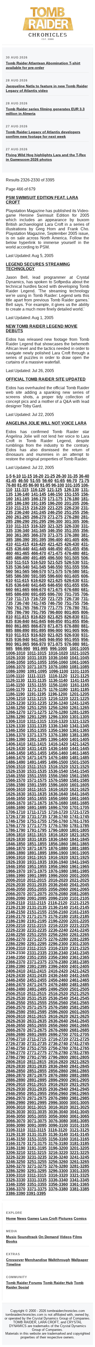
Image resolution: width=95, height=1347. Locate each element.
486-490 (21, 558)
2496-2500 (58, 989)
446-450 (55, 549)
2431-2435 (37, 975)
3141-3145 (79, 1134)
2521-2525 (79, 994)
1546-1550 (15, 776)
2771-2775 (37, 1053)
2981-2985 (79, 1098)
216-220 (38, 508)
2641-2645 (79, 1021)
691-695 (38, 594)
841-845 (38, 621)
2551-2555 (37, 1003)
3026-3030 (15, 1112)
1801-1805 (79, 830)
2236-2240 (58, 930)
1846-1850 (15, 844)
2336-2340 (58, 953)
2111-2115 (36, 903)
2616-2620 (58, 1016)
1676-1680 (58, 803)
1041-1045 (79, 658)
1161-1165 (79, 685)
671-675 (55, 589)
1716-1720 (58, 812)
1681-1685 (79, 803)
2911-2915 (36, 1084)
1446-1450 (15, 753)
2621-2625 (79, 1016)
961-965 (21, 644)
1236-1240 (58, 703)
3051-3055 (37, 1116)
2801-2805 (79, 1057)
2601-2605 (79, 1012)
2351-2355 (37, 957)
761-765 (21, 608)
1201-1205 (79, 694)
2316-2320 (58, 948)
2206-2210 (15, 925)
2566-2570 (15, 1007)
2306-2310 (15, 948)
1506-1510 (15, 767)
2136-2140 (58, 907)
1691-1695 (37, 807)
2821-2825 (79, 1062)
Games (33, 1218)
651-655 (71, 585)
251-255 (71, 512)
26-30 (61, 476)
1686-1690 (15, 807)
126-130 (71, 490)
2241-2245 (79, 930)
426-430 (71, 544)
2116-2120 (57, 903)
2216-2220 (58, 925)
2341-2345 (79, 953)
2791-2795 (37, 1057)
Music (11, 1237)
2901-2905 (79, 1080)
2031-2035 (37, 885)
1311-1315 (36, 721)
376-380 (71, 535)
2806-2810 (15, 1062)
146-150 (55, 494)
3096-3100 (58, 1125)
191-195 (38, 503)
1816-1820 (58, 835)
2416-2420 (58, 971)
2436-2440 (58, 975)
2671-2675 (37, 1030)
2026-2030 (15, 885)
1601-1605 (79, 785)
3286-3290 (15, 1171)
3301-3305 (79, 1171)
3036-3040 (58, 1112)
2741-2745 (79, 1044)
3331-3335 (37, 1180)
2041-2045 (79, 885)
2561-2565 (79, 1003)
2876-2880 (58, 1075)
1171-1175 (36, 689)
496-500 (55, 558)
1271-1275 (37, 712)
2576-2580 (58, 1007)
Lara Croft (49, 1218)
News (21, 1218)
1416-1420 (58, 744)
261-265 (21, 517)
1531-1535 (37, 771)
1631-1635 (37, 794)
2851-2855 (37, 1071)
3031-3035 (37, 1112)
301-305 (71, 521)
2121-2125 (79, 903)
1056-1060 (58, 662)
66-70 (72, 481)
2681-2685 (79, 1030)
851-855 (71, 621)
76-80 (11, 485)
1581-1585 (79, 780)
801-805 (71, 612)
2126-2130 (15, 907)
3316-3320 (58, 1175)
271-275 (55, 517)
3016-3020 (58, 1107)
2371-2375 (37, 962)
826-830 (71, 617)
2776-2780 (58, 1053)
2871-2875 (37, 1075)
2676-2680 (58, 1030)
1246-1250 (15, 708)
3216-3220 (58, 1152)
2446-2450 (15, 980)
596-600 (55, 576)
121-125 (54, 490)
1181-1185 (79, 689)
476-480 (71, 553)
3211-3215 (36, 1152)
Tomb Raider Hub (58, 1283)
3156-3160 (58, 1139)
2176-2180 (58, 916)
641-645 (38, 585)
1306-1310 (15, 721)
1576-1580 (58, 780)
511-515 (21, 562)
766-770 (38, 608)
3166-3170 (15, 1143)
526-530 (71, 562)
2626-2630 (15, 1021)
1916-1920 (58, 857)
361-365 (21, 535)
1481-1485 (79, 757)
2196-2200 (58, 921)
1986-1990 (15, 876)
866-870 (38, 626)
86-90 (34, 485)
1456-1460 (58, 753)
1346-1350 (15, 730)
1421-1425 (79, 744)
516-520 (38, 562)
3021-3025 (79, 1107)
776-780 (71, 608)
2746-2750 (15, 1048)
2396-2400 (58, 966)
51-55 (35, 481)
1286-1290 (15, 717)
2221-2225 (79, 925)
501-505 (71, 558)
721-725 (55, 599)
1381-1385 (79, 735)
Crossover (15, 1260)
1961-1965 (79, 866)
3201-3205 (79, 1148)
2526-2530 (15, 998)
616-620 (38, 580)
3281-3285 (79, 1166)
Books (11, 1241)
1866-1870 (15, 848)
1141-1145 (79, 680)
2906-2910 (15, 1084)
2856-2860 (58, 1071)
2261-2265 (79, 935)
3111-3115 (36, 1130)
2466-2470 (15, 985)
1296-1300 (58, 717)
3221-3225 (79, 1152)
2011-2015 (36, 880)
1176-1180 (58, 689)
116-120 (38, 490)
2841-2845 (79, 1066)
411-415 (21, 544)
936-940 (21, 639)
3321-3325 (79, 1175)
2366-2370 (15, 962)
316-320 (38, 526)
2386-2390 (15, 966)
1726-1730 (15, 817)
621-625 (55, 580)
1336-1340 (58, 726)
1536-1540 (58, 771)
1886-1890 (15, 853)
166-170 (38, 499)
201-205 (71, 503)
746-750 (55, 603)
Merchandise (36, 1260)
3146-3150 (15, 1139)
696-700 (55, 594)
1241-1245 (79, 703)
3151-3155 (37, 1139)
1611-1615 (36, 789)
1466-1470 (15, 757)
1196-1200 (57, 694)
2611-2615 (36, 1016)
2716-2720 (58, 1039)
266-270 (38, 517)
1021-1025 (79, 653)
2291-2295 (37, 944)
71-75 (84, 481)
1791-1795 (37, 830)
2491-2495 (37, 989)
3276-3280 (58, 1166)
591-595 (38, 576)
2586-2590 (15, 1012)
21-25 (50, 476)
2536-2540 (58, 998)
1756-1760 (58, 821)
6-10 (17, 476)
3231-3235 (37, 1157)
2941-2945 (79, 1089)
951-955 (71, 639)
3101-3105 (79, 1125)
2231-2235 (37, 930)
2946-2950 (15, 1093)
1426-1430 (15, 748)
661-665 (21, 589)
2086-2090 (15, 898)
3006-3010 (15, 1107)
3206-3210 (15, 1152)
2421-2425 (79, 971)
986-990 (22, 649)
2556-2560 (58, 1003)
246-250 (55, 512)
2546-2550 (15, 1003)
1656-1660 (58, 798)
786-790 (21, 612)
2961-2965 (79, 1093)
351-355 (71, 530)
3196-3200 (58, 1148)
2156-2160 (58, 912)
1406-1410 (15, 744)
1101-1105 (79, 671)
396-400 (55, 540)
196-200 (55, 503)
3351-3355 (37, 1184)
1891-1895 (37, 853)
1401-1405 (79, 739)
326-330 (71, 526)
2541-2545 (79, 998)
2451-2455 (37, 980)
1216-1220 (58, 698)
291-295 (38, 521)
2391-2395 (37, 966)
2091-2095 (37, 898)
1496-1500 (58, 762)
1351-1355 (37, 730)
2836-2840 (58, 1066)
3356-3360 (58, 1184)
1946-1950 (15, 866)
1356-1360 (58, 730)
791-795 (38, 612)
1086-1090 (15, 671)
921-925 (55, 635)
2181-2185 (79, 916)
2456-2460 (58, 980)
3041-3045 (79, 1112)
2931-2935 (37, 1089)
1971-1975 (37, 871)
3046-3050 (15, 1116)
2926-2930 (15, 1089)
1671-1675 (37, 803)
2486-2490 (15, 989)
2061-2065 (79, 889)
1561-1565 (79, 776)
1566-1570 (15, 780)
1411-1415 (36, 744)
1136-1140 (58, 680)
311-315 (21, 526)
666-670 (38, 589)
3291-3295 (37, 1171)
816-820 (38, 617)
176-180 (71, 499)
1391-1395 (37, 739)
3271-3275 (37, 1166)
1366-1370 (15, 735)
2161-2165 (79, 912)
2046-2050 (15, 889)
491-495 (38, 558)
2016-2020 (58, 880)
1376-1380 (58, 735)
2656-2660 (58, 1025)
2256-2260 (58, 935)
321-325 (55, 526)
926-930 (71, 635)
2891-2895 (37, 1080)
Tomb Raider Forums (24, 1283)
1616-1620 (58, 789)
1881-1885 (79, 848)
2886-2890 (15, 1080)
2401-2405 (79, 966)
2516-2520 (58, 994)
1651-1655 (37, 798)
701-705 (71, 594)
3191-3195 (37, 1148)
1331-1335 (37, 726)
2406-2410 (15, 971)
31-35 (72, 476)
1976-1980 (58, 871)
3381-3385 (79, 1189)
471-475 (55, 553)
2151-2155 (37, 912)
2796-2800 (58, 1057)
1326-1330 (15, 726)
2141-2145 (79, 907)
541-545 (38, 567)
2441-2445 (79, 975)
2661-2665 (79, 1025)
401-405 (71, 540)
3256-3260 (58, 1162)
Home (11, 1218)
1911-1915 (36, 857)
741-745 (38, 603)
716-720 (38, 599)
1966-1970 (15, 871)
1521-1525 (79, 767)
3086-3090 (15, 1125)
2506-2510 (15, 994)
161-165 (21, 499)
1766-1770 (15, 826)
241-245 (38, 512)
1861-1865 (79, 844)
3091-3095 (37, 1125)
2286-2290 (15, 944)
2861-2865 (79, 1071)
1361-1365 (79, 730)
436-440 (21, 549)
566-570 (38, 571)
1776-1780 (58, 826)
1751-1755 (37, 821)
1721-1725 (79, 812)
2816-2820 (58, 1062)
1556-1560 (58, 776)
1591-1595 (37, 785)
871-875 (55, 626)
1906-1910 (15, 857)
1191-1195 (36, 694)
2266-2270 (15, 939)
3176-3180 (58, 1143)
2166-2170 (15, 916)
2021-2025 (79, 880)
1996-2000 (58, 876)
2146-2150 (15, 912)
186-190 (21, 503)
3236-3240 (58, 1157)
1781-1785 (79, 826)
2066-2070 (15, 894)
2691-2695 (37, 1034)
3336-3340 (58, 1180)
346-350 (55, 530)
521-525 (55, 562)
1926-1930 (15, 862)
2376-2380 (58, 962)
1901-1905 (79, 853)
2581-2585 (79, 1007)
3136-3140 (58, 1134)
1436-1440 (58, 748)
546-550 (55, 567)
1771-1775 (37, 826)
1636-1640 (58, 794)
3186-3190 (15, 1148)
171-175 (55, 499)
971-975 (55, 644)
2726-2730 (15, 1044)
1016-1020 (58, 653)
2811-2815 (36, 1062)
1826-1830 (15, 839)
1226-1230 (15, 703)
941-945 (38, 639)
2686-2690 (15, 1034)
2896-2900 (58, 1080)
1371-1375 (37, 735)
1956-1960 (58, 866)
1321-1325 (79, 721)
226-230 (71, 508)
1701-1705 (79, 807)
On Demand (49, 1237)
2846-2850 (15, 1071)
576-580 (71, 571)
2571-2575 (37, 1007)
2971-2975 (37, 1098)
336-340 (21, 530)
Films (77, 1237)
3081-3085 (79, 1121)
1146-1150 (15, 685)
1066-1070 (15, 667)
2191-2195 (37, 921)
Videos (66, 1237)
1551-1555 (37, 776)
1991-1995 (37, 876)
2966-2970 (15, 1098)
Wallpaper (79, 1260)
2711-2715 (36, 1039)
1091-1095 (37, 671)
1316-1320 (58, 721)
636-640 (21, 585)
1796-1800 (58, 830)
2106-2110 (15, 903)
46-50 (23, 481)
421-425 (55, 544)
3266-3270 (15, 1166)
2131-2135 (37, 907)
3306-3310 (15, 1175)
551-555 (71, 567)
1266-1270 (15, 712)
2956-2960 (58, 1093)
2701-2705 (79, 1034)
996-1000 (58, 649)
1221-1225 (79, 698)
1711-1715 (36, 812)
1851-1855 (37, 844)
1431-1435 (37, 748)
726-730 (71, 599)
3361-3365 (79, 1184)
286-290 (21, 521)
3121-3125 (79, 1130)
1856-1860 (58, 844)
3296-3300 (58, 1171)
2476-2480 (58, 985)
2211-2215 (36, 925)
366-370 (38, 535)
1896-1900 (58, 853)
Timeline (13, 1264)
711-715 (21, 599)
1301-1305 (79, 717)
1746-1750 (15, 821)
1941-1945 (79, 862)
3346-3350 (15, 1184)
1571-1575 (37, 780)
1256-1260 (58, 708)
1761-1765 (79, 821)
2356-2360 (58, 957)
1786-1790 (15, 830)
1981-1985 (79, 871)
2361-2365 (79, 957)
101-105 (72, 485)
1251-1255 (37, 708)
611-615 (21, 580)
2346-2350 (15, 957)
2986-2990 (15, 1103)
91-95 (45, 485)
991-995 (40, 649)
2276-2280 (58, 939)
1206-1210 (15, 698)
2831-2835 (37, 1066)
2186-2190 (15, 921)
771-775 (55, 608)
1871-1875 (37, 848)
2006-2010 (15, 880)
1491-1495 (37, 762)
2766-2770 (15, 1053)
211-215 (21, 508)
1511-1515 (36, 767)
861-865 (21, 626)
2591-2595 (37, 1012)
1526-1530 (15, 771)
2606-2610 (15, 1016)
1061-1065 (79, 662)
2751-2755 (37, 1048)
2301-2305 (79, 944)
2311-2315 (36, 948)
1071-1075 (37, 667)
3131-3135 (37, 1134)
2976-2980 (58, 1098)
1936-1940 (58, 862)
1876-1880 (58, 848)
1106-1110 (15, 676)
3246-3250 (15, 1162)
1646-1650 (15, 798)
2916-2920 (58, 1084)
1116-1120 (58, 676)
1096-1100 (58, 671)
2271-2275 (37, 939)
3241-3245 (79, 1157)
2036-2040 (58, 885)
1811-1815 (36, 835)
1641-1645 (79, 794)
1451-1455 (37, 753)
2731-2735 (37, 1044)
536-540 (21, 567)
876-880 (71, 626)
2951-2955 (37, 1093)
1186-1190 (15, 694)
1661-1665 (79, 798)
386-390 (21, 540)
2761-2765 (79, 1048)
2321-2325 (79, 948)
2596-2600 (58, 1012)
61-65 (59, 481)
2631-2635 (37, 1021)
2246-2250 (15, 935)
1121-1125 (79, 676)
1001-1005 (79, 649)
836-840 (21, 621)
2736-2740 (58, 1044)
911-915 (21, 635)
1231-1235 (37, 703)
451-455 (71, 549)
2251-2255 (37, 935)
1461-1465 (79, 753)
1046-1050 (15, 662)
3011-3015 (36, 1107)
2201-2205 (79, 921)
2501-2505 (79, 989)
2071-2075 (37, 894)
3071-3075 (37, 1121)
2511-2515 (36, 994)
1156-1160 (58, 685)
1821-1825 (79, 835)
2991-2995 (37, 1103)
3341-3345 (79, 1180)
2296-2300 (58, 944)
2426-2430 (15, 975)
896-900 (55, 630)
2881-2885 (79, 1075)
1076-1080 (58, 667)
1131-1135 (36, 680)
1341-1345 (79, 726)
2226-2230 (15, 930)
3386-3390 (15, 1193)
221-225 (55, 508)
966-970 (38, 644)
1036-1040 (58, 658)
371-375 (55, 535)
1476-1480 (58, 757)
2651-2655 (37, 1025)
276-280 (71, 517)
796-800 (55, 612)
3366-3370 (15, 1189)
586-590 (21, 576)
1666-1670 (15, 803)
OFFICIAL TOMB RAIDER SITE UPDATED (46, 379)
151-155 (71, 494)
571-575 (55, 571)
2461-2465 (79, 980)
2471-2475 (37, 985)
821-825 (55, 617)
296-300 (55, 521)
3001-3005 (79, 1103)
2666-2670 (15, 1030)
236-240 (21, 512)
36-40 (84, 476)
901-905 (71, 630)
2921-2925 (79, 1084)
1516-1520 (58, 767)
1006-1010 (15, 653)
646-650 (55, 585)
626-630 (71, 580)
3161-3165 (79, 1139)
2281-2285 (79, 939)
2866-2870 (15, 1075)
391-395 (38, 540)
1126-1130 (15, 680)
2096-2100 (58, 898)
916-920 (38, 635)
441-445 (38, 549)
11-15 (27, 476)
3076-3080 (58, 1121)
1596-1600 (58, 785)
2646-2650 (15, 1025)
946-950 (55, 639)
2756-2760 (58, 1048)
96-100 (57, 485)
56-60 (47, 481)
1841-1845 (79, 839)
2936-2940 (58, 1089)
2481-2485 (79, 985)
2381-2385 (79, 962)
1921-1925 (79, 857)
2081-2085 (79, 894)
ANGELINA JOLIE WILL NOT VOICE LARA (46, 423)
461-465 (21, 553)
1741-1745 (79, 817)
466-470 (38, 553)
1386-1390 (15, 739)
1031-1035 (37, 658)
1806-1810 (15, 835)
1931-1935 (37, 862)
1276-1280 (58, 712)
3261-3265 (79, 1162)
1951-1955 (37, 866)
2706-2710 (15, 1039)
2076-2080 (58, 894)
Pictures (66, 1218)
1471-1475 (37, 757)
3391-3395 (36, 1193)
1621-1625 (79, 789)
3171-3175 (37, 1143)
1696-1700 (58, 807)
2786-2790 (15, 1057)
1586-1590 (15, 785)
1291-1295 (37, 717)
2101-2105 (79, 898)
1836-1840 (58, 839)
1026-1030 (15, 658)
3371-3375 (37, 1189)
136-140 (21, 494)
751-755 (71, 603)
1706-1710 (15, 812)
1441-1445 (79, 748)
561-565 (21, 571)
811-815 (21, 617)
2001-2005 (79, 876)
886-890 (21, 630)
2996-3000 (58, 1103)
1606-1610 (15, 789)
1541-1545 (79, 771)
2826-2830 (15, 1066)
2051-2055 (37, 889)
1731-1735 (37, 817)
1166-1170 (15, 689)
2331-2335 (37, 953)
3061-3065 (79, 1116)
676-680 (71, 589)
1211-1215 (36, 698)
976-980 (71, 644)
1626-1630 (15, 794)
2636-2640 (58, 1021)
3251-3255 (37, 1162)
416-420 (38, 544)
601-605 (71, 576)
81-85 (22, 485)
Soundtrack (27, 1237)
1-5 (9, 476)
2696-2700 (58, 1034)
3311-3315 (36, 1175)
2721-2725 (79, 1039)
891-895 (38, 630)
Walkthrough (59, 1260)
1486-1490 (15, 762)
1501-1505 (79, 762)
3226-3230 (15, 1157)
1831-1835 (37, 839)
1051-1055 (37, 662)
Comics (80, 1218)
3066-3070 (15, 1121)
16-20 (38, 476)
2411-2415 (36, 971)
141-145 (38, 494)
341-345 (38, 530)
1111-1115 (36, 676)
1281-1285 (79, 712)
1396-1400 (58, 739)
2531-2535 (37, 998)
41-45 (11, 481)
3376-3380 (58, 1189)
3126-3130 (15, 1134)
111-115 (21, 490)
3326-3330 (15, 1180)
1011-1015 (36, 653)
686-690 (21, 594)
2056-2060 (58, 889)
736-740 (21, 603)
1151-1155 (36, 685)
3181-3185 (79, 1143)
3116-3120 (57, 1130)
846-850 (55, 621)
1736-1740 (58, 817)
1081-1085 (79, 667)
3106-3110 (15, 1130)
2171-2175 (37, 916)
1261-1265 (79, 708)
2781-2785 (79, 1053)
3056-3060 (58, 1116)
